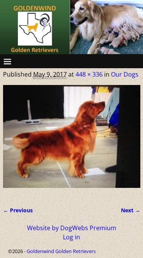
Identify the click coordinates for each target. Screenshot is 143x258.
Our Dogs (124, 74)
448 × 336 (89, 74)
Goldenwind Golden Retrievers (61, 251)
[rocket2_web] (71, 141)
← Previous (18, 210)
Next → (130, 210)
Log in (71, 237)
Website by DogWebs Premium (71, 228)
